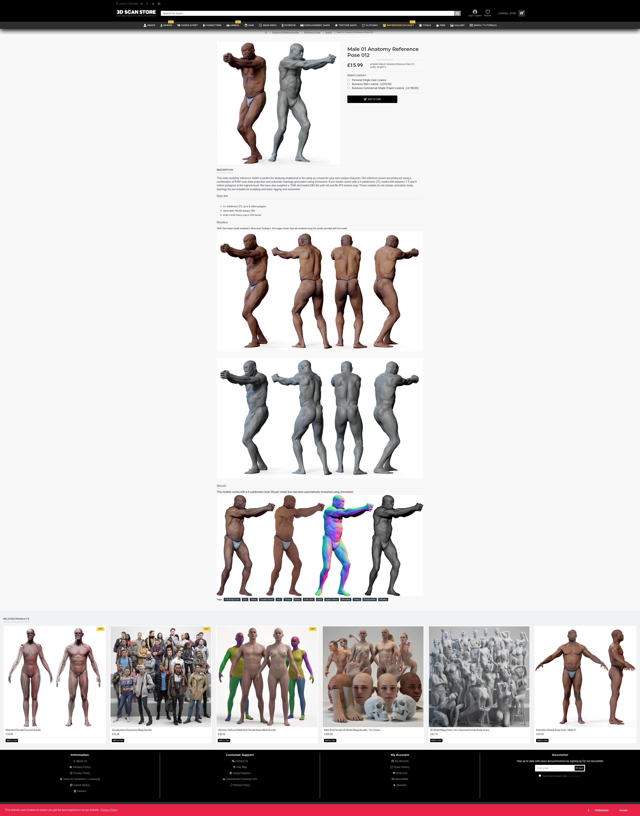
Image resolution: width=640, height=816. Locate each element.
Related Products (16, 619)
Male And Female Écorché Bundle (23, 730)
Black (297, 599)
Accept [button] (624, 810)
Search (328, 32)
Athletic (383, 599)
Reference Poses (312, 32)
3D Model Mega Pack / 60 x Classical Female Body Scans (459, 730)
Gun (245, 599)
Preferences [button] (601, 810)
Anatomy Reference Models (285, 32)
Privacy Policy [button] (109, 809)
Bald (319, 599)
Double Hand (266, 599)
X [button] (588, 810)
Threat (288, 599)
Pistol (253, 599)
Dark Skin (308, 599)
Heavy (357, 599)
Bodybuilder (370, 599)
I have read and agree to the (561, 776)
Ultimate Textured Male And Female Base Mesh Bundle (247, 730)
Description (225, 169)
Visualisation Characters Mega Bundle (132, 730)
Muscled (346, 599)
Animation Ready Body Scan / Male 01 (556, 730)
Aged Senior (332, 599)
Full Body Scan (232, 599)
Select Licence (356, 75)
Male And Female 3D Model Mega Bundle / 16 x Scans (352, 730)
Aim (279, 599)
